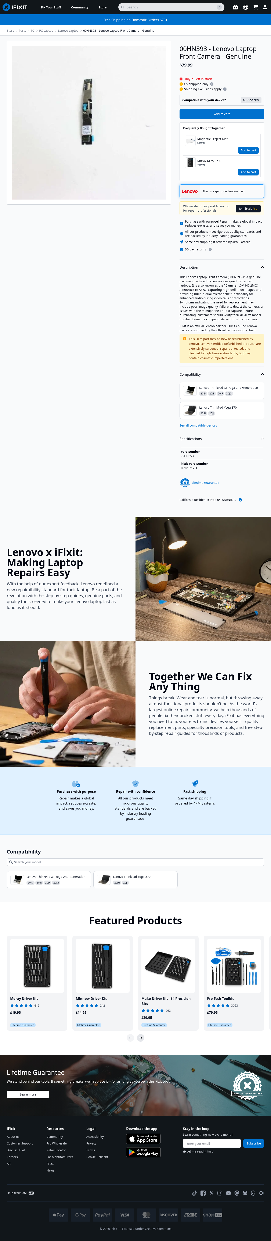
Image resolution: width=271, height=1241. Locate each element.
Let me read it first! (200, 1151)
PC (33, 31)
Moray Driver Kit (208, 161)
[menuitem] (51, 7)
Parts (22, 31)
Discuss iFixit (16, 1150)
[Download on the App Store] (143, 1139)
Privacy (91, 1143)
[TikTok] (194, 1193)
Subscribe (254, 1143)
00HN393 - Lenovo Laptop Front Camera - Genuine (118, 31)
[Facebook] (203, 1193)
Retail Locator (56, 1150)
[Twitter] (211, 1193)
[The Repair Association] (261, 1193)
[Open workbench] (235, 7)
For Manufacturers (60, 1157)
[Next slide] (140, 1038)
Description (189, 267)
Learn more (28, 1094)
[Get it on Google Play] (143, 1152)
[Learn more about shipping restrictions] (211, 84)
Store (10, 31)
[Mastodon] (236, 1193)
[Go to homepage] (17, 7)
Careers (12, 1157)
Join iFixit (248, 209)
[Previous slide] (130, 1038)
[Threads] (253, 1193)
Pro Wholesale (57, 1143)
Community (55, 1137)
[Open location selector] (245, 7)
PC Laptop (46, 31)
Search (253, 100)
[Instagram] (220, 1193)
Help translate (17, 1193)
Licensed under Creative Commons (146, 1229)
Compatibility (190, 374)
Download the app (141, 1128)
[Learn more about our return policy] (210, 249)
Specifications (191, 438)
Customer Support (20, 1143)
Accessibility (95, 1137)
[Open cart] (256, 7)
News (50, 1170)
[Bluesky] (245, 1193)
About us (13, 1137)
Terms (90, 1150)
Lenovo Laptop (68, 31)
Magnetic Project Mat (212, 139)
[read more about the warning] (240, 499)
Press (50, 1164)
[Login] (265, 7)
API (9, 1164)
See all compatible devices (198, 425)
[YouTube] (228, 1193)
